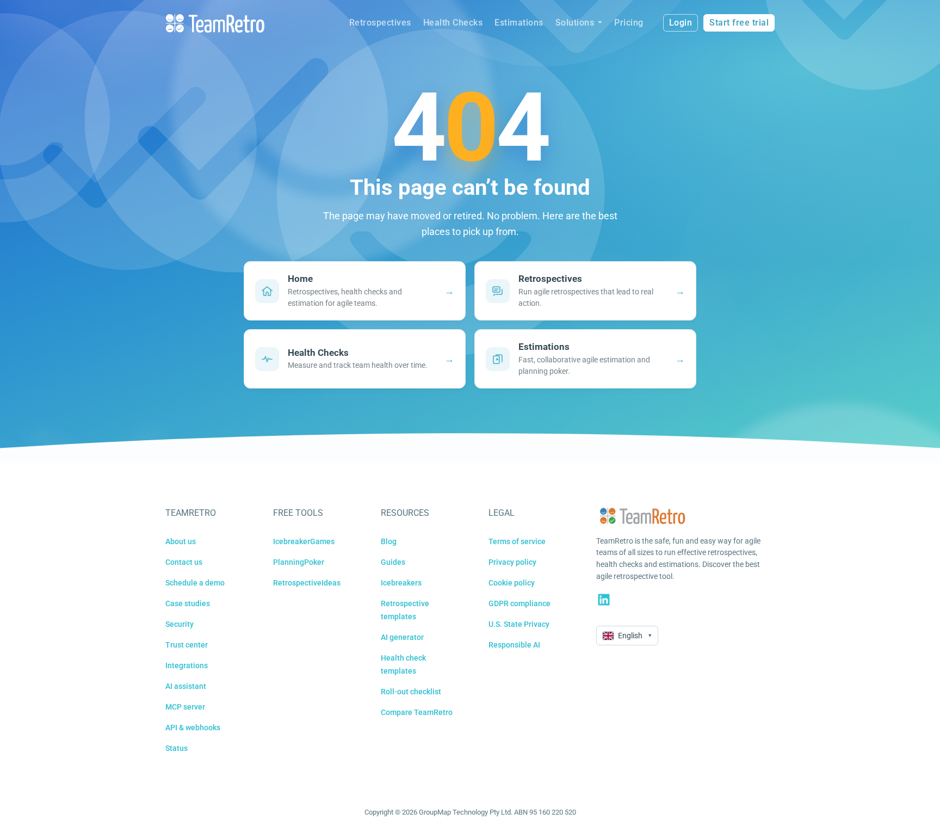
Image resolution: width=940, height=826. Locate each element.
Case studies (187, 603)
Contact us (183, 562)
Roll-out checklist (411, 691)
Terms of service (517, 541)
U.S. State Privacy (518, 624)
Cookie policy (511, 582)
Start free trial (739, 22)
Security (179, 624)
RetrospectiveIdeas (307, 582)
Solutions (575, 22)
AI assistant (185, 686)
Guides (393, 562)
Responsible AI (514, 644)
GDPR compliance (519, 603)
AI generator (402, 637)
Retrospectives (380, 22)
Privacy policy (512, 562)
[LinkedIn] (603, 599)
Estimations (518, 22)
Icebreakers (401, 582)
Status (176, 748)
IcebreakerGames (304, 541)
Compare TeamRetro (417, 712)
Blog (389, 541)
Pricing (629, 22)
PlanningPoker (298, 562)
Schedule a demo (195, 582)
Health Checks (453, 22)
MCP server (185, 706)
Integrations (186, 665)
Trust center (186, 644)
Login (680, 22)
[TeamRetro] (214, 23)
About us (180, 541)
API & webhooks (192, 727)
